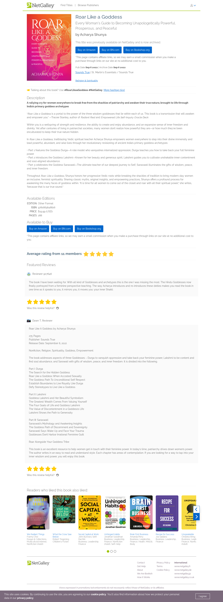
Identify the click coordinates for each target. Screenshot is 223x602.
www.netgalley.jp (182, 573)
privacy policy (25, 598)
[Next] (196, 516)
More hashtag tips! (114, 90)
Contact (141, 562)
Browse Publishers (88, 5)
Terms (160, 566)
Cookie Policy (163, 570)
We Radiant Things (35, 534)
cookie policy (98, 594)
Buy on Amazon (86, 50)
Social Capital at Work (88, 534)
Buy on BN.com (110, 50)
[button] (38, 513)
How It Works (143, 577)
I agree (203, 596)
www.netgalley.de (182, 570)
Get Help (141, 566)
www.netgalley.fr (182, 566)
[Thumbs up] (57, 308)
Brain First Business (139, 534)
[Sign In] (193, 5)
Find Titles (66, 5)
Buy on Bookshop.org (138, 50)
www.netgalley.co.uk (184, 577)
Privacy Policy (163, 562)
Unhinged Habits (112, 534)
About (140, 570)
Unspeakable (188, 534)
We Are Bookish (144, 573)
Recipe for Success (165, 534)
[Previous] (196, 509)
